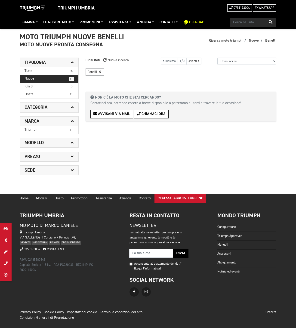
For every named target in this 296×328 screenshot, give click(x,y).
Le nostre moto (57, 22)
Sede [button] (30, 170)
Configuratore (226, 227)
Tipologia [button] (35, 62)
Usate (49, 94)
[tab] (49, 62)
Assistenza (118, 22)
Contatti (167, 22)
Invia (180, 253)
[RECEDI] (6, 275)
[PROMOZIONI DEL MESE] (6, 240)
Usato (59, 198)
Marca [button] (32, 121)
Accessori (224, 253)
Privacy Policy (30, 312)
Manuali (222, 244)
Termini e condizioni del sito (121, 312)
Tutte (49, 71)
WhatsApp (266, 7)
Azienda (144, 22)
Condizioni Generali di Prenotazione (47, 318)
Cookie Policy (54, 312)
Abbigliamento (226, 262)
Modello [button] (34, 142)
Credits (270, 312)
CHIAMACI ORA (153, 114)
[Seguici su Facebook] (134, 292)
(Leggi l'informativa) (147, 268)
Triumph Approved (229, 236)
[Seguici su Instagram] (146, 292)
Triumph (49, 130)
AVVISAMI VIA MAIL (113, 114)
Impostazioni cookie (82, 312)
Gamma (28, 22)
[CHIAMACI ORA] (6, 263)
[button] (270, 22)
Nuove (49, 78)
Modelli (41, 198)
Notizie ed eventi (228, 271)
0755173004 (241, 7)
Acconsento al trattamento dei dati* (158, 263)
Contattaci (55, 249)
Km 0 (49, 86)
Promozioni (90, 22)
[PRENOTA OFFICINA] (6, 252)
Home (24, 198)
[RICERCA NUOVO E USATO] (6, 229)
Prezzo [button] (32, 156)
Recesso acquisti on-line (180, 198)
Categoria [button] (36, 107)
